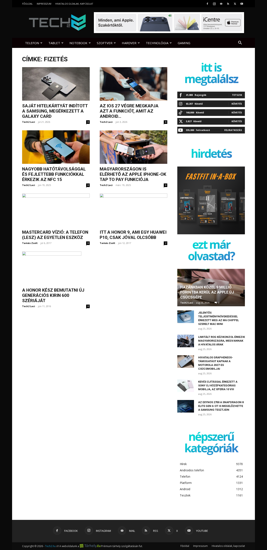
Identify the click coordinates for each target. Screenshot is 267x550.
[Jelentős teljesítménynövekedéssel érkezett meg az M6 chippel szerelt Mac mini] (185, 316)
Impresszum (44, 3)
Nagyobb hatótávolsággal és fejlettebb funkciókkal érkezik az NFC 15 (54, 174)
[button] (240, 43)
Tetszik (237, 94)
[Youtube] (242, 3)
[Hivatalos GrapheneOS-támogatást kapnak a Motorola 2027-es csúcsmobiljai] (185, 361)
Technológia (157, 43)
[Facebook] (207, 3)
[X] (235, 3)
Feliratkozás (233, 130)
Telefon (32, 43)
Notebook (78, 43)
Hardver (129, 43)
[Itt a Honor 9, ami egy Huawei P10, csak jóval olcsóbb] (133, 210)
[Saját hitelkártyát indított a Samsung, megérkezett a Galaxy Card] (56, 84)
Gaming (184, 43)
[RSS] (228, 3)
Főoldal (27, 3)
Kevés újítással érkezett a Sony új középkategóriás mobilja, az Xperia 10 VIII (217, 385)
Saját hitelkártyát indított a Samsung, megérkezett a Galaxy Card (55, 111)
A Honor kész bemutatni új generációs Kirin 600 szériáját (53, 295)
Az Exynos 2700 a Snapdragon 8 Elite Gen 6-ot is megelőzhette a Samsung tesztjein (221, 406)
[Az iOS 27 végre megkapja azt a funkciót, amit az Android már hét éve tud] (133, 84)
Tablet (54, 43)
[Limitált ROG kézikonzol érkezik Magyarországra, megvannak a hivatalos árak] (185, 341)
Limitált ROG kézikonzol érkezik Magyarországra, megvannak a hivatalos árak (221, 340)
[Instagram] (214, 3)
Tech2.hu (50, 546)
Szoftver (104, 43)
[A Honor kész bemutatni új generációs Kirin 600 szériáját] (56, 268)
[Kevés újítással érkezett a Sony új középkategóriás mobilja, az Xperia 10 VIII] (185, 385)
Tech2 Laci (28, 121)
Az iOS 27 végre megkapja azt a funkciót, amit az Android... (129, 111)
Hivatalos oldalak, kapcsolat (74, 3)
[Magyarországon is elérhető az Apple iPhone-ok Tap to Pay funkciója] (133, 147)
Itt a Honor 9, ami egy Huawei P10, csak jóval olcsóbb (133, 235)
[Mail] (221, 3)
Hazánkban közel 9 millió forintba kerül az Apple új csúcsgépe (207, 292)
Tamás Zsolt (30, 243)
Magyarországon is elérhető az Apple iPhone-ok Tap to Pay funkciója (133, 174)
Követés (237, 103)
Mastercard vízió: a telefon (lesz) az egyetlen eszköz (55, 235)
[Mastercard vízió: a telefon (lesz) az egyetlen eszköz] (56, 210)
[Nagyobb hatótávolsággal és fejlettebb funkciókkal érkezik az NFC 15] (56, 147)
